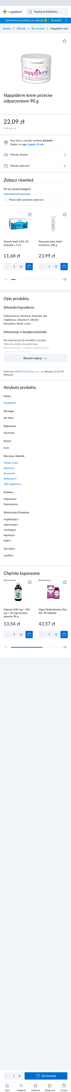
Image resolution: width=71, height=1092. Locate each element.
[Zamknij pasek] (66, 20)
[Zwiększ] (19, 1076)
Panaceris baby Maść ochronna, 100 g (50, 243)
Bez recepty (38, 28)
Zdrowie (21, 28)
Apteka (7, 28)
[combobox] (46, 11)
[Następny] (64, 279)
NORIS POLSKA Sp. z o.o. (27, 372)
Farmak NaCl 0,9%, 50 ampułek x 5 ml (16, 243)
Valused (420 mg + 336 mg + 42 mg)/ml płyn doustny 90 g (17, 613)
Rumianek (9, 473)
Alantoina (9, 468)
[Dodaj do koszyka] (29, 266)
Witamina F (10, 479)
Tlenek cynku (11, 463)
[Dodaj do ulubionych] (64, 41)
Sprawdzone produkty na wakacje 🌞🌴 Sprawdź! (33, 20)
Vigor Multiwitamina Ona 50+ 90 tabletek (53, 611)
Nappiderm (10, 403)
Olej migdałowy (12, 484)
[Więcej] (64, 166)
